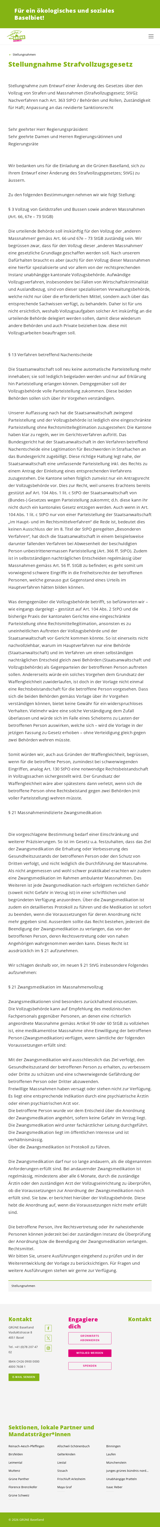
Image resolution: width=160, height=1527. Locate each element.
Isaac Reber (114, 1487)
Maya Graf (64, 1487)
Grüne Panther (19, 1479)
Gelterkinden (66, 1454)
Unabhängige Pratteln (121, 1479)
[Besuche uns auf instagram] (48, 1348)
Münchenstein (116, 1462)
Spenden (90, 1365)
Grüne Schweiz (19, 1495)
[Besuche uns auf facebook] (48, 1328)
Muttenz (14, 1471)
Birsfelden (16, 1454)
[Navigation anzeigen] (151, 36)
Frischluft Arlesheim (71, 1479)
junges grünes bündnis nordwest (128, 1471)
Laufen (111, 1454)
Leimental (15, 1462)
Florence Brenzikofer (23, 1487)
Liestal (61, 1462)
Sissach (62, 1471)
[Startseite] (16, 36)
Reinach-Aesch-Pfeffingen (26, 1446)
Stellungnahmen (24, 54)
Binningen (113, 1446)
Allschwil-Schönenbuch (73, 1446)
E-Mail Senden (23, 1377)
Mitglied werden (89, 1353)
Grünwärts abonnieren (90, 1338)
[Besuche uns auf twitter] (48, 1338)
